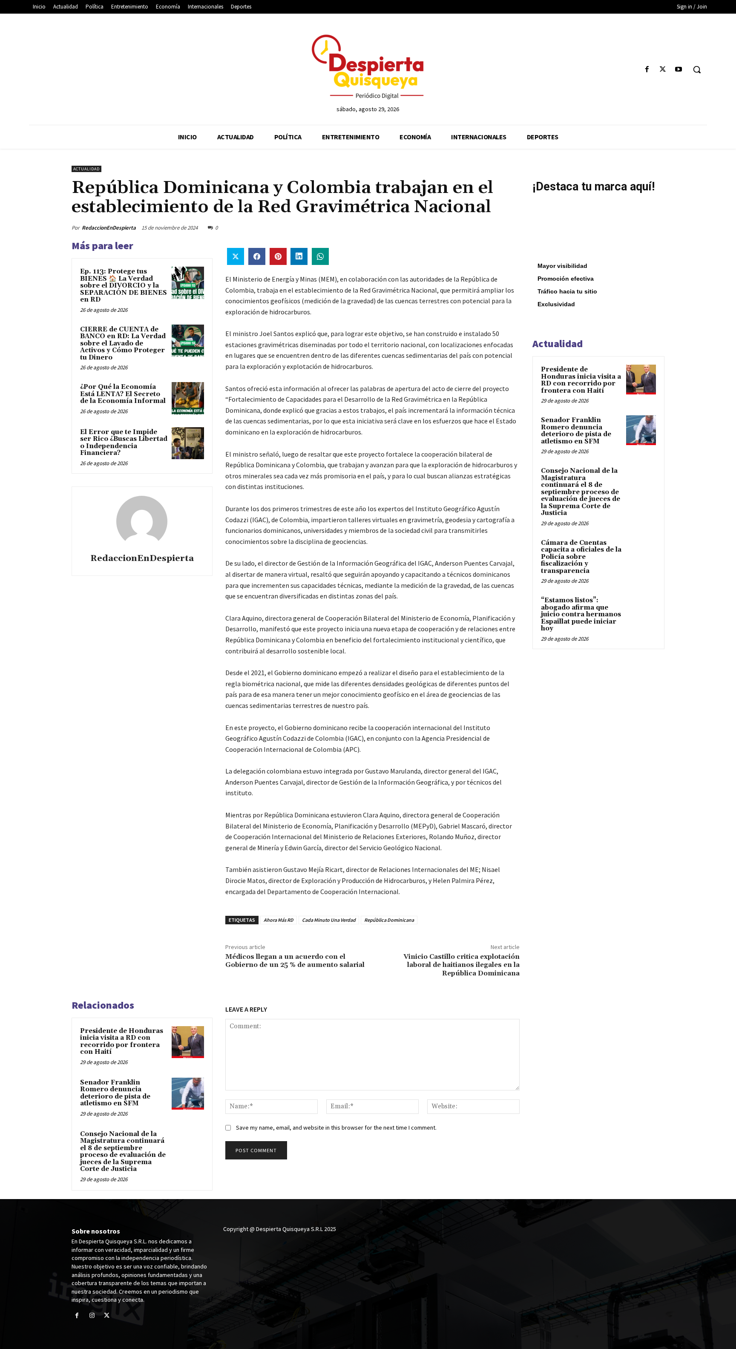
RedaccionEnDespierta (109, 227)
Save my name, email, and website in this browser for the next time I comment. (336, 1127)
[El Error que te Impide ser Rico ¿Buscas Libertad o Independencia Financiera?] (188, 443)
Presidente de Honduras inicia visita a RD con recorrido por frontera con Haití (121, 1041)
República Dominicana (389, 920)
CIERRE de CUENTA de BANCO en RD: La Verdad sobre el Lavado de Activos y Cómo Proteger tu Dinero (123, 343)
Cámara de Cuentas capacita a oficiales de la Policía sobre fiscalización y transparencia (581, 557)
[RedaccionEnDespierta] (141, 521)
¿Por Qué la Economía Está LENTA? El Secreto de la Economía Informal (123, 394)
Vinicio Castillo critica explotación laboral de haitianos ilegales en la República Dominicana (461, 964)
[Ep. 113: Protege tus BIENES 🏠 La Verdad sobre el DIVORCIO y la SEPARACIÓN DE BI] (188, 283)
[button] (697, 69)
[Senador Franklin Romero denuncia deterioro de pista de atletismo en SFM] (188, 1094)
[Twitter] (663, 69)
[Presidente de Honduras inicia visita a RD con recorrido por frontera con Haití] (188, 1042)
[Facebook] (647, 69)
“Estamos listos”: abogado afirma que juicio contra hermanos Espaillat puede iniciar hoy (581, 614)
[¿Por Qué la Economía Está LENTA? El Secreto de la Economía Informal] (188, 398)
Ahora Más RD (278, 920)
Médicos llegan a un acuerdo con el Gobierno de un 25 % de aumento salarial (295, 960)
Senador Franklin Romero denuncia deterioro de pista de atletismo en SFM (115, 1093)
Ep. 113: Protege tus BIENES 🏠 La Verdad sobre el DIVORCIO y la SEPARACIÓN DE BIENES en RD (123, 285)
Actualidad (86, 169)
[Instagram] (91, 1316)
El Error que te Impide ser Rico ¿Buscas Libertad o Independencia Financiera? (123, 442)
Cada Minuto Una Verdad (329, 920)
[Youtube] (678, 69)
